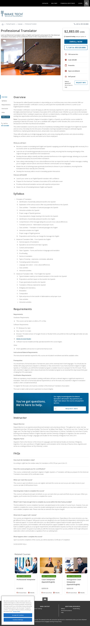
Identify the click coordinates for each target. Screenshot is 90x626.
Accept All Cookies (18, 615)
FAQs (3, 112)
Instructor (5, 108)
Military (63, 608)
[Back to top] (45, 606)
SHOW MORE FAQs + (20, 544)
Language (20, 24)
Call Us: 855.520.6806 (81, 24)
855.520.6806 (5, 125)
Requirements (6, 105)
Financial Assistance (66, 610)
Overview (4, 97)
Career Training (38, 608)
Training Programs (10, 24)
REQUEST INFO (81, 83)
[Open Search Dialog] (86, 3)
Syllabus (4, 101)
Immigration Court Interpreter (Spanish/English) (74, 581)
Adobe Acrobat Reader (23, 339)
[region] (17, 610)
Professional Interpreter (26, 579)
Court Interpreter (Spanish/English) (48, 580)
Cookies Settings (18, 619)
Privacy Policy (58, 621)
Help (62, 612)
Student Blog (76, 608)
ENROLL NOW (76, 41)
